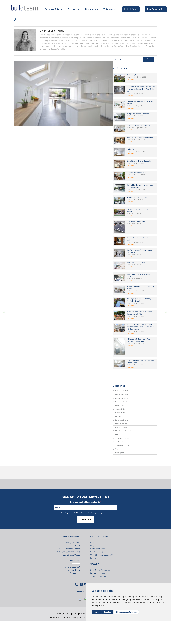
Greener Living (120, 409)
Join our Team (74, 570)
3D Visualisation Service (69, 548)
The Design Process (122, 445)
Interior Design (120, 413)
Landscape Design (121, 420)
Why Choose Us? (72, 567)
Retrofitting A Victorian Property (139, 161)
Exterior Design (120, 405)
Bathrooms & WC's (121, 391)
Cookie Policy (66, 618)
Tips (116, 449)
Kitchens (118, 416)
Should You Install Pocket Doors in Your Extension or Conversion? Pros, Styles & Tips (141, 89)
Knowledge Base (97, 548)
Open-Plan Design (121, 427)
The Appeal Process (122, 438)
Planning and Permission (124, 431)
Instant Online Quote (71, 555)
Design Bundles (73, 542)
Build (77, 545)
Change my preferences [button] (126, 612)
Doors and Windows (122, 402)
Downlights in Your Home (136, 262)
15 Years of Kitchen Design (136, 173)
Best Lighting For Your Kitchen (138, 197)
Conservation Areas (122, 394)
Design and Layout (121, 398)
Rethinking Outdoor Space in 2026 (140, 75)
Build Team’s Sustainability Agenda (140, 137)
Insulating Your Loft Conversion (138, 125)
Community (75, 573)
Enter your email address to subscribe (85, 502)
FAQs (92, 545)
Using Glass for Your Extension (138, 114)
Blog (92, 542)
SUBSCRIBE (85, 520)
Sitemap (75, 618)
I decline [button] (107, 612)
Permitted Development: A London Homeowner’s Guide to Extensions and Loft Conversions (141, 326)
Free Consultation (155, 9)
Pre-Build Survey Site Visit (68, 552)
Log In (93, 558)
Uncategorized (120, 453)
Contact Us (111, 9)
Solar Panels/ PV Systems (136, 221)
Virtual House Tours (98, 576)
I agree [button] (96, 612)
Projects (118, 434)
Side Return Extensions (100, 570)
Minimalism (131, 149)
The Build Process (121, 442)
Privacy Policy (55, 618)
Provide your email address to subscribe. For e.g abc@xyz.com (83, 513)
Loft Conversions (121, 424)
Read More (130, 79)
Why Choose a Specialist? (101, 555)
